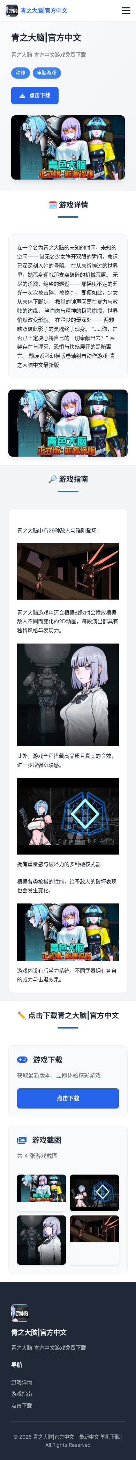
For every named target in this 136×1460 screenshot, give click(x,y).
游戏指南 (21, 1393)
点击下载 (39, 95)
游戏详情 (21, 1382)
